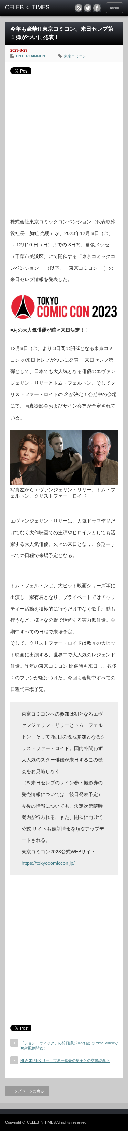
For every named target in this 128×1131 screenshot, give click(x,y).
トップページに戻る (27, 1091)
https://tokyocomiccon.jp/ (48, 863)
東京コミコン (75, 56)
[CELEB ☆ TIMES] (30, 7)
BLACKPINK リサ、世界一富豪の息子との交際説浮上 (65, 1060)
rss (78, 8)
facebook (97, 8)
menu (114, 8)
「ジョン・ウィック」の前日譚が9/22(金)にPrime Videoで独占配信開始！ (69, 1045)
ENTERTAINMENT (31, 56)
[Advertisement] (64, 143)
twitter (87, 8)
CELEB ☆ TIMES (41, 1122)
